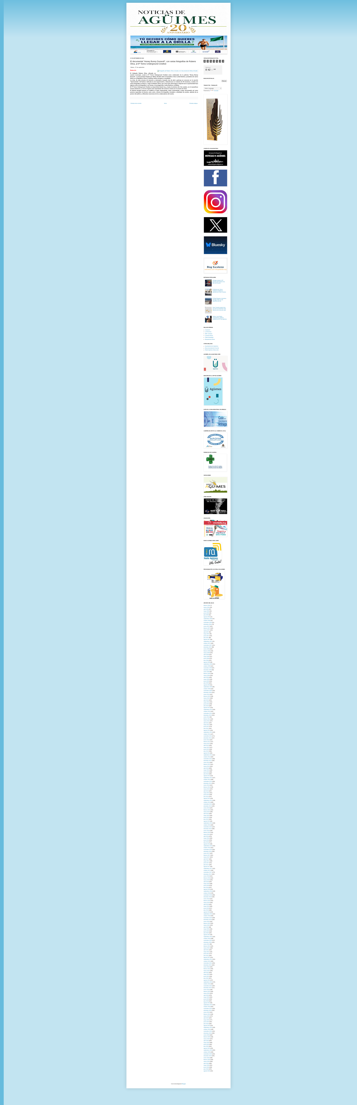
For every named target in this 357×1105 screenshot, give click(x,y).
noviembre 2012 (208, 758)
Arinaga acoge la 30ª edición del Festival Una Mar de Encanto (219, 282)
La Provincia (208, 331)
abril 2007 (206, 632)
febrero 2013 (207, 764)
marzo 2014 (207, 789)
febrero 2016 (207, 832)
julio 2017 (206, 864)
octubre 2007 (207, 643)
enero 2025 (206, 1035)
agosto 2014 (207, 798)
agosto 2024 (207, 1025)
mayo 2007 (206, 633)
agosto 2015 (207, 821)
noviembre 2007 (208, 645)
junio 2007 (206, 635)
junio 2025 (206, 1044)
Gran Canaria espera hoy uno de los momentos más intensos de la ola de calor (219, 309)
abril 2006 (206, 609)
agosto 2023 (207, 1002)
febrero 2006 (207, 605)
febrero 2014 (207, 787)
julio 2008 (206, 660)
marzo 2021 (207, 948)
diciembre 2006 (208, 624)
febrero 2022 (207, 968)
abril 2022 (206, 972)
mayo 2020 (206, 929)
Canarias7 (207, 330)
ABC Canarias (208, 333)
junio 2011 (206, 726)
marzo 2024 (207, 1016)
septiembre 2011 (208, 732)
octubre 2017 (207, 870)
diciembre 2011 (207, 738)
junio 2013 (206, 772)
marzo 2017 (207, 857)
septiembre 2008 (208, 664)
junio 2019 (206, 908)
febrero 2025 (207, 1037)
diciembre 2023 (208, 1010)
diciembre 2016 (208, 851)
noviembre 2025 (208, 1054)
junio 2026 (206, 1067)
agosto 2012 (207, 753)
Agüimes (208, 67)
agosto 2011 (207, 730)
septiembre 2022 (208, 982)
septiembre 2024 (208, 1027)
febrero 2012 (207, 741)
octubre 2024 (207, 1029)
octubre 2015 (207, 825)
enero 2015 (206, 808)
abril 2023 (206, 995)
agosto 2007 (207, 639)
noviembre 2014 (208, 804)
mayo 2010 (206, 702)
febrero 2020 (207, 923)
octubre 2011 (207, 734)
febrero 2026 (207, 1059)
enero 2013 (206, 762)
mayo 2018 (206, 883)
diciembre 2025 (208, 1055)
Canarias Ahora (209, 335)
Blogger (184, 1083)
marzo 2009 (207, 675)
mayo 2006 (206, 611)
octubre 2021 (207, 961)
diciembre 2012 (208, 760)
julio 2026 (206, 1069)
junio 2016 (206, 840)
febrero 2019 (207, 900)
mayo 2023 (206, 997)
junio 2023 (206, 999)
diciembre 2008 (208, 669)
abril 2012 (206, 745)
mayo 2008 (206, 656)
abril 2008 (206, 654)
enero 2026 (206, 1057)
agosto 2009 (207, 685)
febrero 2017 (207, 855)
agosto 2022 (207, 980)
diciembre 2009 (208, 692)
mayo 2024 (206, 1020)
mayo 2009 (206, 679)
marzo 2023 (207, 993)
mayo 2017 (206, 861)
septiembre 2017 (208, 868)
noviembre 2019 (208, 917)
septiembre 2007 (208, 641)
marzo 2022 (207, 970)
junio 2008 (206, 658)
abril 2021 (206, 949)
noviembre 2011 (208, 736)
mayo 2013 (206, 770)
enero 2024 (206, 1012)
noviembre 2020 (208, 940)
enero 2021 (206, 944)
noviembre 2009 (208, 690)
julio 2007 (206, 637)
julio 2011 (206, 728)
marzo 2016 (207, 834)
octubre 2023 (207, 1006)
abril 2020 (206, 927)
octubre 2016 (207, 847)
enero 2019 (206, 898)
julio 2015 (206, 819)
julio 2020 (206, 933)
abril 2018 (206, 881)
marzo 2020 (207, 925)
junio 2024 (206, 1021)
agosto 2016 (207, 844)
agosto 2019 (207, 912)
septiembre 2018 (208, 891)
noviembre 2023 (208, 1008)
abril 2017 (206, 859)
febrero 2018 (207, 878)
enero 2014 (206, 785)
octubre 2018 (207, 893)
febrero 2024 (207, 1014)
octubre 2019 (207, 915)
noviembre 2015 (208, 827)
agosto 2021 (207, 957)
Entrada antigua (193, 103)
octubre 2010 (207, 711)
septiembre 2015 (208, 823)
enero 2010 (206, 694)
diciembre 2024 (208, 1033)
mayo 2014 (206, 792)
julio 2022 (206, 978)
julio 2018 (206, 887)
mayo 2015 (206, 815)
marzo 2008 (207, 652)
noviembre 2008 (208, 668)
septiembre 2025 (208, 1050)
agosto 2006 (207, 617)
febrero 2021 (207, 946)
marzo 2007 (207, 630)
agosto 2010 (207, 707)
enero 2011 (206, 717)
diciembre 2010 (208, 715)
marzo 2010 (207, 698)
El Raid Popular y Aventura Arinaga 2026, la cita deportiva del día (219, 300)
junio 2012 (206, 749)
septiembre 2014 (208, 800)
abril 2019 (206, 904)
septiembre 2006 (208, 618)
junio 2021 (206, 953)
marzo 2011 (207, 721)
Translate (216, 90)
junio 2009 (206, 681)
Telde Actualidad (209, 337)
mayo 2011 (206, 724)
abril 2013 (206, 768)
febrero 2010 (207, 696)
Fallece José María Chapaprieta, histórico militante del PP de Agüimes (220, 318)
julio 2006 (206, 615)
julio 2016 (206, 842)
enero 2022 (206, 967)
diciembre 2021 (208, 965)
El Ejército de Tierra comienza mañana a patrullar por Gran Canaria (219, 291)
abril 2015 (206, 813)
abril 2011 (206, 722)
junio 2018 (206, 885)
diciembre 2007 (208, 647)
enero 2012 (206, 739)
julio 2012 (206, 751)
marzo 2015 (207, 811)
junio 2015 (206, 817)
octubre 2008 (207, 666)
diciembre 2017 (208, 874)
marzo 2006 (207, 607)
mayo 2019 (206, 906)
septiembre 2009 (208, 686)
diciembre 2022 (208, 987)
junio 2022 (206, 976)
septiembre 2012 (208, 755)
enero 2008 (206, 649)
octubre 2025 (207, 1052)
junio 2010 (206, 704)
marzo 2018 (207, 880)
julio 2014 (206, 796)
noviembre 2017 (208, 872)
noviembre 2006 (208, 622)
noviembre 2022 (208, 985)
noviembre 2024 (208, 1031)
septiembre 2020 (208, 936)
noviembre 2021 (208, 963)
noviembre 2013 (208, 781)
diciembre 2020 (208, 942)
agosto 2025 (207, 1048)
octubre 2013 (207, 779)
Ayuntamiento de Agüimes (211, 346)
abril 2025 (206, 1040)
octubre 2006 (207, 620)
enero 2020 (206, 921)
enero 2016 (206, 830)
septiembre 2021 (208, 959)
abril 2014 (206, 791)
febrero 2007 (207, 628)
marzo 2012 (207, 743)
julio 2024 (206, 1023)
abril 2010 (206, 700)
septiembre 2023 (208, 1004)
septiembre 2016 (208, 845)
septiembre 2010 (208, 709)
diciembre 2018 (208, 896)
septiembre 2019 (208, 914)
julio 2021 (206, 955)
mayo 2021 (206, 951)
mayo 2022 (206, 974)
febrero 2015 (207, 810)
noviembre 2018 (208, 895)
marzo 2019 (207, 902)
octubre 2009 (207, 688)
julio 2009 (206, 683)
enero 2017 (206, 853)
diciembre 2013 (208, 783)
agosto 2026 (207, 1071)
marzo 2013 (207, 766)
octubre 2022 (207, 984)
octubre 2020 (207, 938)
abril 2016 (206, 836)
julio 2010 (206, 705)
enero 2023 (206, 989)
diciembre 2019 (208, 919)
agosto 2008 (207, 662)
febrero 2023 (207, 991)
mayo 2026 (206, 1065)
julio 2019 (206, 910)
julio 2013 (206, 774)
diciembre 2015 (208, 828)
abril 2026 (206, 1063)
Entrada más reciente (136, 103)
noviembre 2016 (208, 849)
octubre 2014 (207, 802)
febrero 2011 (207, 719)
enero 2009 (206, 671)
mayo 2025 (206, 1042)
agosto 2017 (207, 866)
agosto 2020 (207, 934)
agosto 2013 (207, 775)
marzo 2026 (207, 1061)
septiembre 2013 (208, 777)
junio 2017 (206, 862)
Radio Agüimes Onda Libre (212, 350)
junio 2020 (206, 931)
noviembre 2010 (208, 713)
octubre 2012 (207, 757)
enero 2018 (206, 876)
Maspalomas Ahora (210, 339)
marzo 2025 (207, 1038)
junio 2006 (206, 613)
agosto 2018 (207, 889)
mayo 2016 (206, 838)
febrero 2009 (207, 673)
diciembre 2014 (208, 806)
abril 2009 (206, 677)
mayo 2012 (206, 747)
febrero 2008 (207, 651)
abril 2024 (206, 1018)
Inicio (165, 103)
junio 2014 (206, 794)
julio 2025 (206, 1046)
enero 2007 (206, 626)
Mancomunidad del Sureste (212, 348)
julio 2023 (206, 1001)
